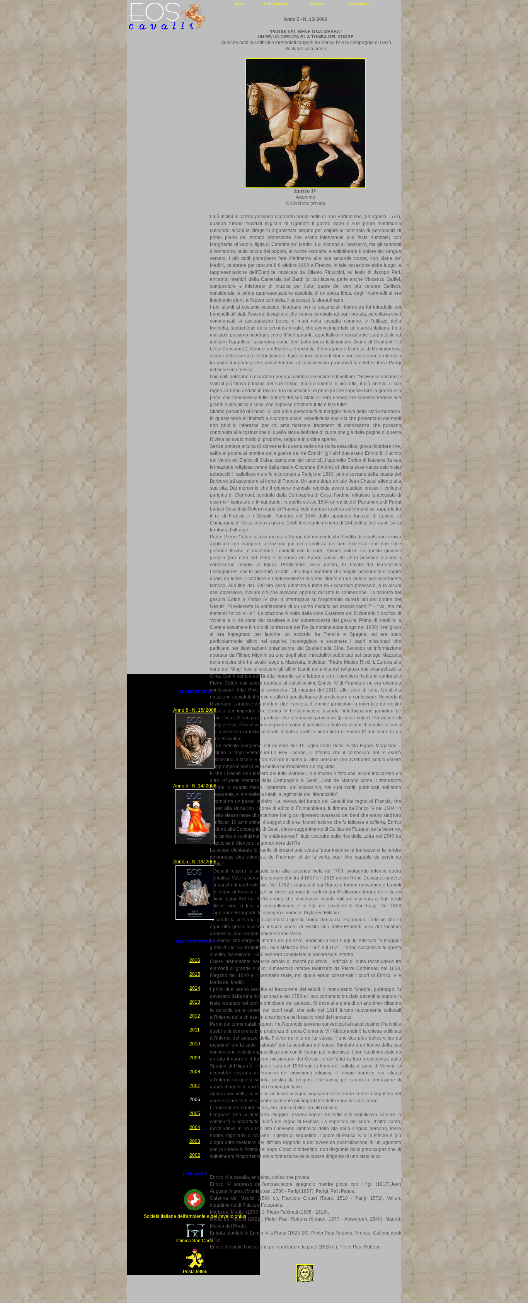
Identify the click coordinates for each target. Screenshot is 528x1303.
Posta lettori (195, 1271)
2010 (194, 1044)
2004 (194, 1127)
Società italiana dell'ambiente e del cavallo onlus (195, 1216)
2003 (194, 1141)
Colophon (317, 3)
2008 (194, 1071)
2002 (194, 1155)
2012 (194, 1016)
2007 (194, 1085)
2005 (194, 1113)
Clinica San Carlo (194, 1240)
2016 (194, 960)
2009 (194, 1058)
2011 (194, 1030)
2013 (194, 1002)
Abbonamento (359, 3)
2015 (194, 974)
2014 (194, 988)
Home (239, 3)
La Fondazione (275, 3)
